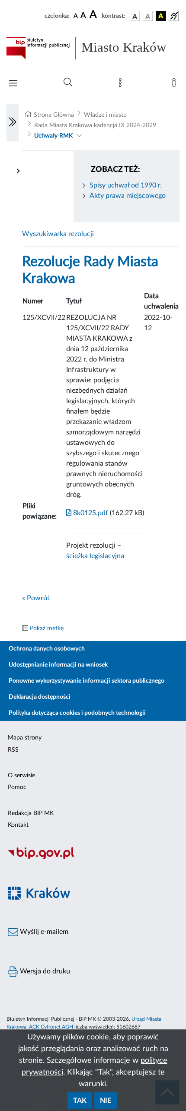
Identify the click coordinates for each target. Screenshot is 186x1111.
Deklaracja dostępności (40, 697)
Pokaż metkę (47, 628)
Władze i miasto (105, 115)
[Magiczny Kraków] (93, 898)
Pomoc (17, 787)
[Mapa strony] (122, 85)
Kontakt (18, 825)
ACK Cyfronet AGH (51, 1026)
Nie (105, 1100)
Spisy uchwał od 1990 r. (126, 185)
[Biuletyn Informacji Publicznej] (93, 858)
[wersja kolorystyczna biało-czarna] (148, 16)
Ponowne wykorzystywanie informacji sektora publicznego (86, 681)
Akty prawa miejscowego (128, 195)
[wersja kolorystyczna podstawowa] (135, 16)
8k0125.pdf (89, 512)
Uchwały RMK (53, 136)
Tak (80, 1100)
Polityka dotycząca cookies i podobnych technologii (77, 713)
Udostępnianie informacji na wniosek (58, 665)
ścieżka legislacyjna (95, 555)
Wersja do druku (44, 971)
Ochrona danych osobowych (47, 649)
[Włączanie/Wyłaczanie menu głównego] (12, 84)
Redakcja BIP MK (31, 813)
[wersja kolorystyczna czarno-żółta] (161, 16)
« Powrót (36, 598)
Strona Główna (54, 115)
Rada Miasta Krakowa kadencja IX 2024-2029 (95, 125)
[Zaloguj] (176, 85)
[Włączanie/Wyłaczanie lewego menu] (12, 122)
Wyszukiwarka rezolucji (58, 233)
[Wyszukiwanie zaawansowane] (68, 82)
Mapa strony (25, 738)
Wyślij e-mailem (43, 931)
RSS (13, 750)
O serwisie (21, 775)
